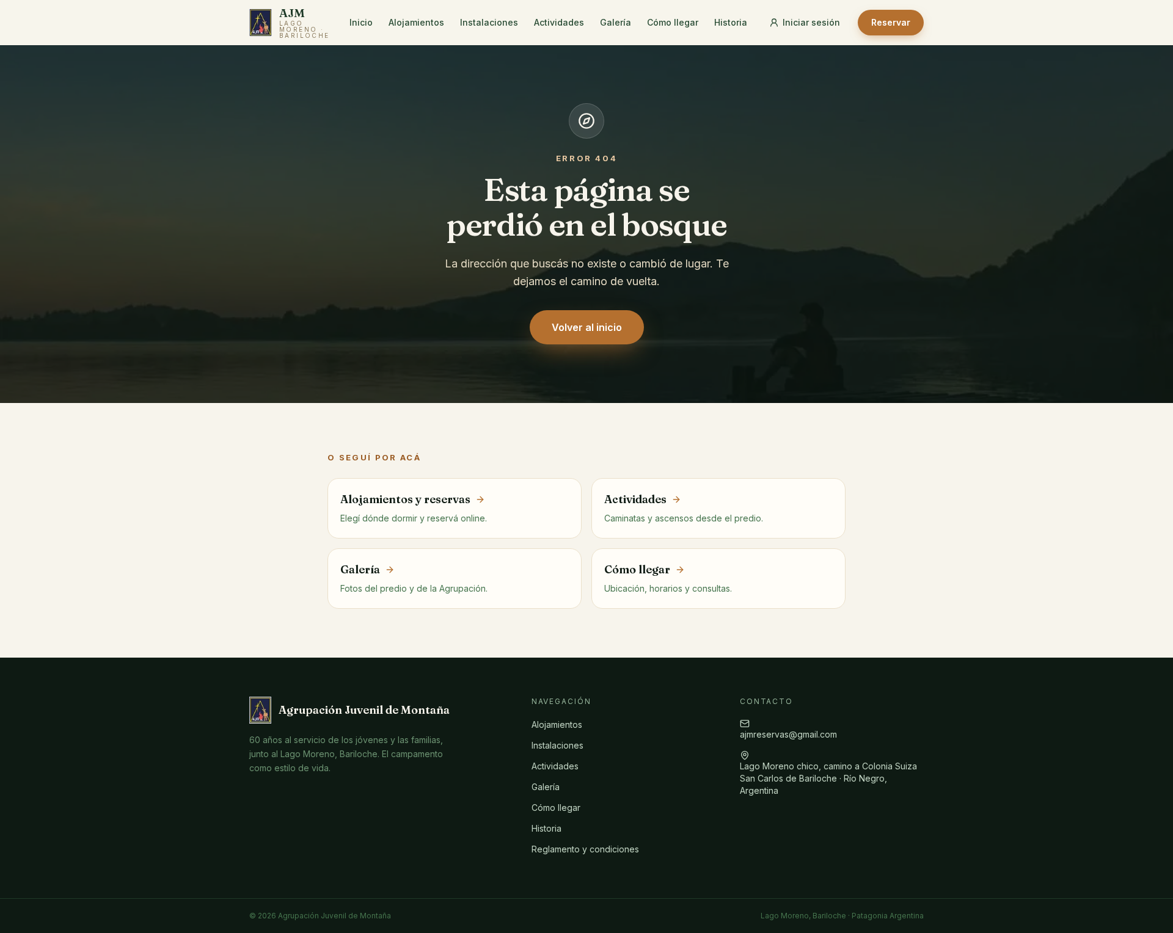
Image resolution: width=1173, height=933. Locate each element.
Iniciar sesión (811, 22)
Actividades (559, 22)
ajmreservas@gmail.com (788, 734)
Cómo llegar (672, 22)
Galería (615, 22)
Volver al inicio (587, 327)
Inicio (361, 22)
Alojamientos (416, 22)
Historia (730, 22)
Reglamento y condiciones (585, 849)
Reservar (890, 22)
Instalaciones (489, 22)
